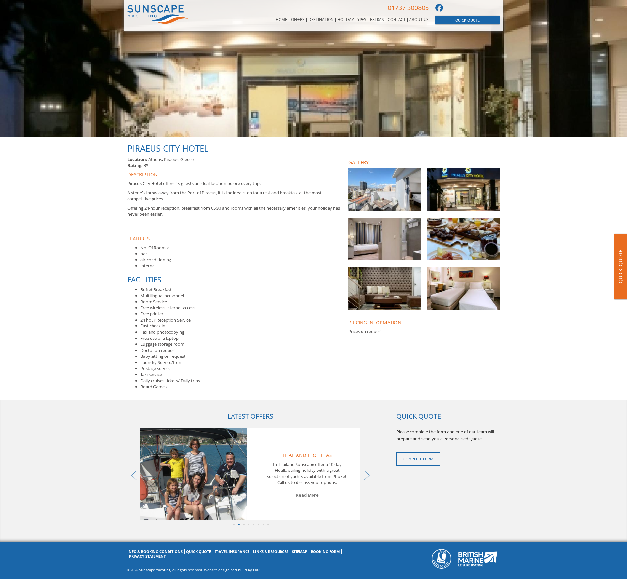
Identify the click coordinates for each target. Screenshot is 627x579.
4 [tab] (248, 524)
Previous (132, 474)
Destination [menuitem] (321, 20)
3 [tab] (243, 524)
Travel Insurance (232, 551)
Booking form (325, 551)
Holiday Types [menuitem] (351, 20)
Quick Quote (467, 20)
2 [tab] (238, 524)
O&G (257, 569)
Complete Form (418, 458)
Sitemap (299, 551)
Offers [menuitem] (298, 20)
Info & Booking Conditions (155, 551)
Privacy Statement (147, 556)
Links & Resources (270, 551)
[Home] (157, 14)
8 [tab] (267, 524)
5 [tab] (252, 524)
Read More (307, 495)
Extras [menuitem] (377, 20)
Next (365, 474)
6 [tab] (257, 524)
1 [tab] (233, 524)
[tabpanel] (250, 474)
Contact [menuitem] (397, 20)
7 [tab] (262, 524)
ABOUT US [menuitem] (419, 20)
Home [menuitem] (281, 20)
